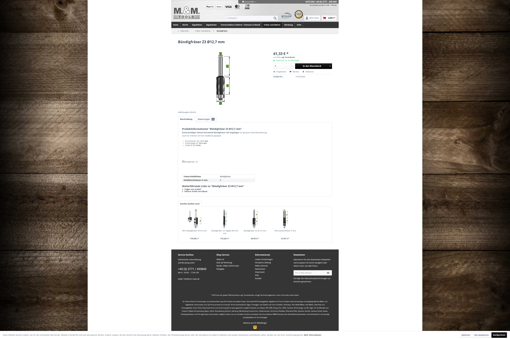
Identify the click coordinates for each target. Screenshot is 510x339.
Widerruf (220, 259)
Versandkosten (249, 295)
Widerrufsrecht (261, 266)
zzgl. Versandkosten (288, 57)
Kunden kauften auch (190, 204)
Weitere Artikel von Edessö (195, 191)
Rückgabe (220, 269)
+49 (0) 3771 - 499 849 (326, 2)
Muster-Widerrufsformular (227, 266)
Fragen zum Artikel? (192, 189)
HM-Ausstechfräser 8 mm (285, 231)
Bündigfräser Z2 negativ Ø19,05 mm (224, 232)
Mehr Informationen (312, 335)
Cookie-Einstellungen (264, 259)
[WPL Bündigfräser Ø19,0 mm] (194, 218)
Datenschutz (260, 269)
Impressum (260, 272)
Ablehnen (466, 335)
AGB (257, 275)
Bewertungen (206, 119)
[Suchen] (275, 18)
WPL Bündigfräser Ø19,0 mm (194, 231)
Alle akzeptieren (481, 335)
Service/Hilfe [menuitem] (249, 2)
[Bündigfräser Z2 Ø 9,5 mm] (255, 218)
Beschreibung (186, 119)
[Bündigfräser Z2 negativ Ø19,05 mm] (225, 218)
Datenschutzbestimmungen (315, 278)
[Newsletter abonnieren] (328, 273)
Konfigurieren (499, 335)
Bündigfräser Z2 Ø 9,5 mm (255, 231)
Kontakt (258, 278)
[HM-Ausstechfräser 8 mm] (285, 218)
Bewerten (309, 72)
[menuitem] (252, 18)
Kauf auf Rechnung (224, 263)
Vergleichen (281, 72)
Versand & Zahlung (263, 263)
